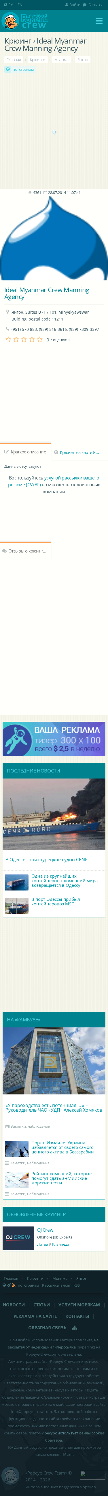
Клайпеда (60, 1244)
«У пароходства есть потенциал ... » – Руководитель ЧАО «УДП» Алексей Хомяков (53, 1107)
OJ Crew (45, 1230)
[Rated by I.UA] (92, 1474)
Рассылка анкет (56, 1285)
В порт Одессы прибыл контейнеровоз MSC (55, 901)
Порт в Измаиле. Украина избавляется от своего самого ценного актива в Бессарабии (62, 1147)
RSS (76, 1285)
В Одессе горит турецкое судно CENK (46, 859)
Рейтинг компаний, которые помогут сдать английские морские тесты (61, 1178)
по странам (23, 69)
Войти (74, 4)
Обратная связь (47, 1327)
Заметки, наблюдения (30, 1126)
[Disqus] (54, 634)
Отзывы (95, 4)
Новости (14, 1305)
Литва (42, 1244)
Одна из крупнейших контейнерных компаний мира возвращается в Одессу (64, 880)
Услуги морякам (79, 1305)
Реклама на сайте (35, 1316)
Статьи (41, 1305)
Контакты (77, 1316)
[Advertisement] (54, 132)
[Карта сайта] (75, 1327)
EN (20, 4)
